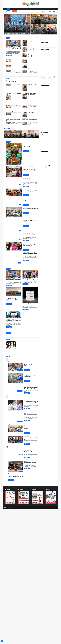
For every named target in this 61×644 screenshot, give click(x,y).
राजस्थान (7, 37)
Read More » (9, 55)
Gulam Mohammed (8, 47)
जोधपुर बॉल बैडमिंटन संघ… (10, 137)
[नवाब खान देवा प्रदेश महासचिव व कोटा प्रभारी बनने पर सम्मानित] (8, 60)
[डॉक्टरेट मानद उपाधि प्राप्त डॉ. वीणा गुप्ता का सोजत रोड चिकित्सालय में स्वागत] (8, 71)
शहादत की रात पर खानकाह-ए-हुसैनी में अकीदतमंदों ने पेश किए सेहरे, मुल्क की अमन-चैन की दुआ (30, 246)
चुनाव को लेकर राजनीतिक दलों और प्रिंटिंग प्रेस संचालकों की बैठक (49, 21)
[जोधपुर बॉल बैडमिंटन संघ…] (13, 134)
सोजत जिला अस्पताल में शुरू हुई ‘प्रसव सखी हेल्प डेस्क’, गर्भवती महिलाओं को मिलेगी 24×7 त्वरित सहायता (29, 94)
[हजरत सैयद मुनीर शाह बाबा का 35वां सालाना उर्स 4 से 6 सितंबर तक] (37, 19)
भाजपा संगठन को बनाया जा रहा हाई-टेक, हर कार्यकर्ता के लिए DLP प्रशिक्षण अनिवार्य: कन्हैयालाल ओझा (32, 67)
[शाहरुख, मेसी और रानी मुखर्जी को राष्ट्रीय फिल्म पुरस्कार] (11, 347)
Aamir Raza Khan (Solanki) (27, 254)
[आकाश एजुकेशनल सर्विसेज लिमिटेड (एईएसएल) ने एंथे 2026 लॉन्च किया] (17, 24)
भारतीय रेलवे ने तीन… (27, 137)
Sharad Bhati (8, 322)
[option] (30, 24)
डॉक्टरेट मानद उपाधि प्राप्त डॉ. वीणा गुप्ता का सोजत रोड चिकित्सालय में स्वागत (16, 72)
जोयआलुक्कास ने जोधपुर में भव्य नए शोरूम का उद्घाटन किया (17, 482)
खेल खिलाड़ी (7, 128)
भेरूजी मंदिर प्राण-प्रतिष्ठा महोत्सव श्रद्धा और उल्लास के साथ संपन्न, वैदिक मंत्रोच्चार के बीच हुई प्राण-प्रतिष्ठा (30, 257)
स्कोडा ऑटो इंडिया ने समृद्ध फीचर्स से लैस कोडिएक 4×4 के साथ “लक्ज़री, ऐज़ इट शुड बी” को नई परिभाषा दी (13, 301)
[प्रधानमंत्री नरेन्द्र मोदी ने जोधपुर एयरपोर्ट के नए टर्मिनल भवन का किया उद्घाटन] (25, 71)
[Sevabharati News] (30, 4)
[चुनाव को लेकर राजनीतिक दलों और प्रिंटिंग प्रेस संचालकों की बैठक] (50, 19)
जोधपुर (7, 78)
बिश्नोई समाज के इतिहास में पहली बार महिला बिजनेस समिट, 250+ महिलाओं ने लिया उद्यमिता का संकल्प (32, 62)
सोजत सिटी (46, 25)
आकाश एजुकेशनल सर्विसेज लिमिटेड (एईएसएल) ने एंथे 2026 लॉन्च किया (25, 11)
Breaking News (34, 25)
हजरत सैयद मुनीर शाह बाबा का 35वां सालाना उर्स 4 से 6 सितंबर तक (37, 21)
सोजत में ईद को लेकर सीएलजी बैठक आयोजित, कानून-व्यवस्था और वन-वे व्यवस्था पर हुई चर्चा (30, 457)
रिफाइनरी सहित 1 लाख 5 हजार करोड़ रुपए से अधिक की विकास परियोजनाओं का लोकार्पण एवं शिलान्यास (31, 392)
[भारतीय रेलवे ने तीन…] (30, 134)
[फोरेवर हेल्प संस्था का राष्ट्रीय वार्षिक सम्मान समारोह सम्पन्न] (8, 66)
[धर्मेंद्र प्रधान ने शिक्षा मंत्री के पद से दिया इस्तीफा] (37, 29)
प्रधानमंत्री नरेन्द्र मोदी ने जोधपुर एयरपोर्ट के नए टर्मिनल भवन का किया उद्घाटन (32, 72)
